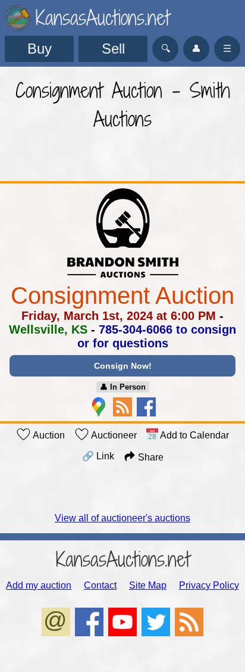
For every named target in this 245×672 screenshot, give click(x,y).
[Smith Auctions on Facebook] (146, 406)
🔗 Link (98, 456)
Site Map (148, 585)
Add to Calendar (193, 435)
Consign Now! (123, 366)
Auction (48, 435)
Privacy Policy (209, 585)
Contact (100, 585)
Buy (39, 49)
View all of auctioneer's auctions (122, 518)
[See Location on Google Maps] (98, 406)
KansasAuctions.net (123, 559)
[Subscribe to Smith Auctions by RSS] (122, 406)
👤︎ (196, 48)
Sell (113, 49)
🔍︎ (165, 48)
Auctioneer (113, 435)
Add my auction (38, 585)
